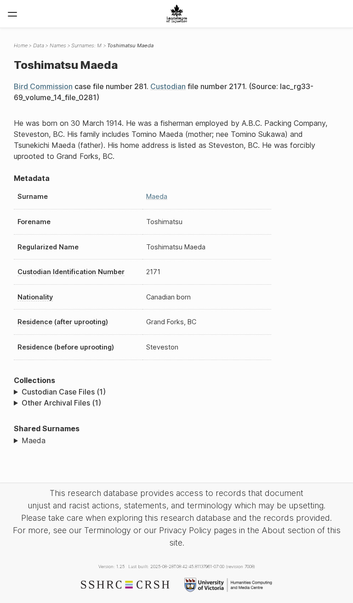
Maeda (156, 196)
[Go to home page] (176, 14)
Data (38, 45)
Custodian (168, 86)
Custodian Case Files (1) (64, 391)
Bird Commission (43, 86)
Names (58, 45)
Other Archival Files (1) (61, 402)
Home (21, 45)
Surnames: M (86, 45)
